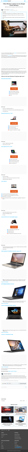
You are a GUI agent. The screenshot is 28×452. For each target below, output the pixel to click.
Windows (2, 448)
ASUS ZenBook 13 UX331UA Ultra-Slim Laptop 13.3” (11, 251)
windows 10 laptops (14, 371)
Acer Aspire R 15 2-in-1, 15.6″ (6, 146)
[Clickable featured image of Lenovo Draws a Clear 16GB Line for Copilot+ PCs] (7, 409)
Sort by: (21, 400)
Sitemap (16, 443)
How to (2, 445)
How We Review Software (18, 438)
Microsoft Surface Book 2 (6, 78)
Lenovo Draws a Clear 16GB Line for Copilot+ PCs (7, 414)
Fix (1, 443)
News (2, 442)
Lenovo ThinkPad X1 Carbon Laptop (8, 305)
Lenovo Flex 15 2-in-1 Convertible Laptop (9, 216)
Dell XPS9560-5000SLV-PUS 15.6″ (7, 283)
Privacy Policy (16, 445)
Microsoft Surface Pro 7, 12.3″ (7, 113)
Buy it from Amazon (5, 303)
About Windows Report (4, 434)
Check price (13, 88)
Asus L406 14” (4, 181)
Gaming (2, 446)
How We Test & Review (17, 437)
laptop (9, 371)
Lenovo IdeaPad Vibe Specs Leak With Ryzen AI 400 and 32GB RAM (20, 414)
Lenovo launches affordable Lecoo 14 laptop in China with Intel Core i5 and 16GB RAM (20, 424)
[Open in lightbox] (14, 260)
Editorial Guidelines (17, 434)
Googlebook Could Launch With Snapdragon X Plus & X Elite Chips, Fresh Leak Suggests (7, 424)
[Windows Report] (7, 1)
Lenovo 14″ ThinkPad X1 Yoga (7, 334)
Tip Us (2, 437)
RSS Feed (16, 442)
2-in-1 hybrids (10, 55)
